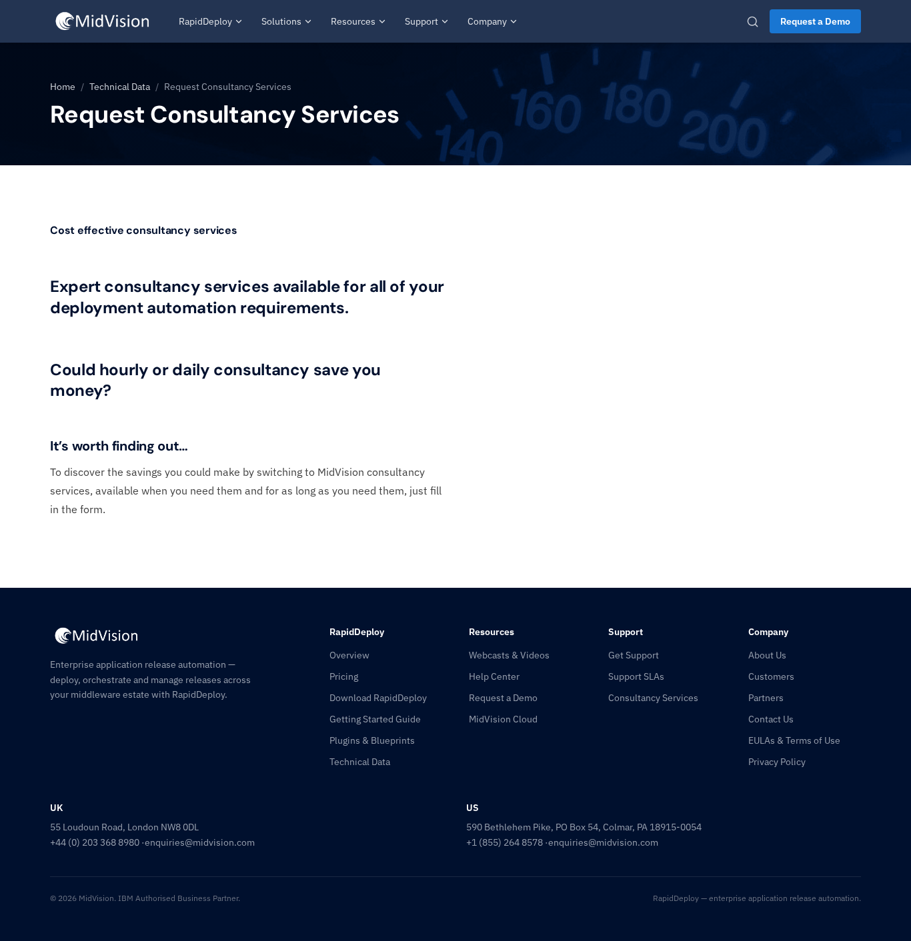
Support (421, 21)
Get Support (633, 655)
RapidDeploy (205, 21)
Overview (349, 655)
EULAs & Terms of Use (794, 740)
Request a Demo (815, 21)
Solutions (281, 21)
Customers (771, 676)
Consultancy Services (653, 698)
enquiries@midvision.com (200, 842)
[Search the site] (752, 21)
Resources (353, 21)
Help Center (494, 676)
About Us (767, 655)
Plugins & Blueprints (372, 740)
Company (487, 21)
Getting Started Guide (375, 719)
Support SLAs (636, 676)
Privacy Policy (777, 762)
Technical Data (119, 87)
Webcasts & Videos (509, 655)
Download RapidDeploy (378, 698)
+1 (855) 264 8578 (504, 842)
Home (62, 87)
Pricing (343, 676)
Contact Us (771, 719)
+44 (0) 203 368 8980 (94, 842)
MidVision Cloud (503, 719)
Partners (766, 698)
